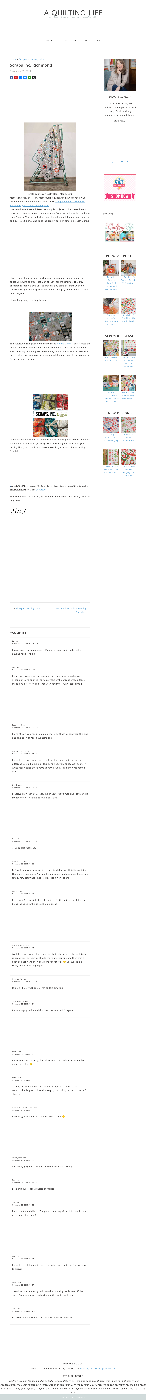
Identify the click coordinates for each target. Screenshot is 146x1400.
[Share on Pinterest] (16, 77)
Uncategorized (37, 59)
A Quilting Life (73, 14)
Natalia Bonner (64, 344)
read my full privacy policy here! (97, 1368)
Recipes (23, 59)
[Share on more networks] (34, 77)
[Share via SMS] (25, 77)
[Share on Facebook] (11, 77)
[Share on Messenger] (20, 77)
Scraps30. (41, 490)
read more (119, 121)
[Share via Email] (29, 77)
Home (13, 59)
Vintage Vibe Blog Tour (28, 608)
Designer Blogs (79, 1397)
